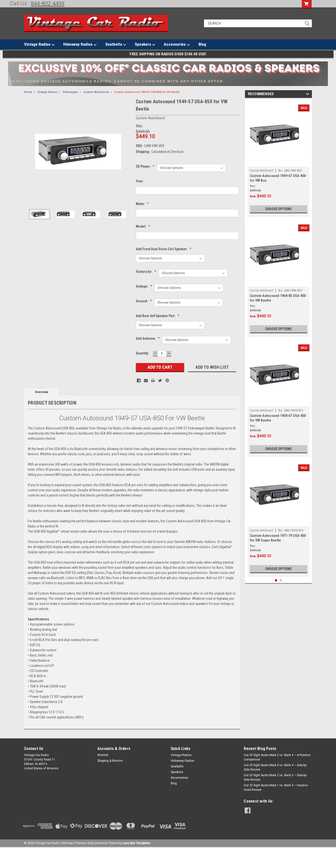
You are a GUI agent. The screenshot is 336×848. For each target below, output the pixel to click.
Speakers (143, 44)
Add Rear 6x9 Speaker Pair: (157, 316)
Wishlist (102, 755)
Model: (143, 226)
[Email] (146, 380)
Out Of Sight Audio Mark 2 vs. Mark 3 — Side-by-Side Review (275, 777)
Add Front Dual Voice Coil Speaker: (163, 249)
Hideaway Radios (78, 44)
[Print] (153, 380)
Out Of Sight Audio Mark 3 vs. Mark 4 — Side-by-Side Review (275, 767)
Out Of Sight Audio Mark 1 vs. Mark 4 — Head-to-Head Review (276, 787)
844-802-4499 (48, 3)
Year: (140, 181)
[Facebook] (139, 380)
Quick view (278, 163)
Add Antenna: (148, 338)
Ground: (144, 301)
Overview (41, 392)
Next (127, 151)
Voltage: (144, 286)
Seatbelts (114, 44)
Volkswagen (70, 92)
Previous (29, 151)
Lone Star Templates (136, 843)
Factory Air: (146, 272)
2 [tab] (281, 580)
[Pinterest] (167, 380)
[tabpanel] (278, 159)
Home (28, 92)
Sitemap (67, 843)
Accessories (175, 44)
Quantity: (142, 353)
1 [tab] (276, 580)
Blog (202, 44)
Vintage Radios (37, 44)
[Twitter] (160, 380)
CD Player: (145, 166)
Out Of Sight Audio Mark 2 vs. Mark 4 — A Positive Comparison (277, 757)
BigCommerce (98, 843)
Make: (142, 204)
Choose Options (278, 209)
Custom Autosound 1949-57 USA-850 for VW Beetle (147, 92)
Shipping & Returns (110, 760)
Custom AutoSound (96, 92)
